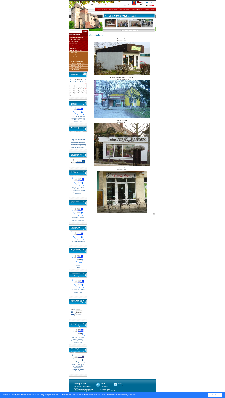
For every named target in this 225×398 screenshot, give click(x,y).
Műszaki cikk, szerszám (77, 61)
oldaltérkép (128, 4)
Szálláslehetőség (74, 46)
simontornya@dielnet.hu (123, 385)
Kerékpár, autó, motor (77, 65)
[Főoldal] (86, 16)
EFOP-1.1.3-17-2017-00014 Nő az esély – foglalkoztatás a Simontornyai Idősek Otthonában (78, 368)
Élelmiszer (74, 52)
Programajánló (73, 43)
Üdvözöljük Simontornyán (76, 37)
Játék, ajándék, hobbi (76, 59)
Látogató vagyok (113, 9)
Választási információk (149, 9)
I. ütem (78, 267)
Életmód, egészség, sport (78, 63)
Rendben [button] (215, 395)
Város (140, 4)
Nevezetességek (73, 41)
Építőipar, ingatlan (76, 67)
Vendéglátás (72, 48)
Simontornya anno (124, 9)
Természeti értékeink (74, 39)
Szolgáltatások (75, 69)
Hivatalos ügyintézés (137, 9)
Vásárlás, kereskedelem (75, 50)
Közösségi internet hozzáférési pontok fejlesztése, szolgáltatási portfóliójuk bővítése (78, 291)
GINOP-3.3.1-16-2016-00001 (78, 294)
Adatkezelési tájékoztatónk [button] (126, 395)
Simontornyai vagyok (102, 9)
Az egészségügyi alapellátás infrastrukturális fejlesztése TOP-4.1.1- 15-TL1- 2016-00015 (78, 219)
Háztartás (73, 54)
